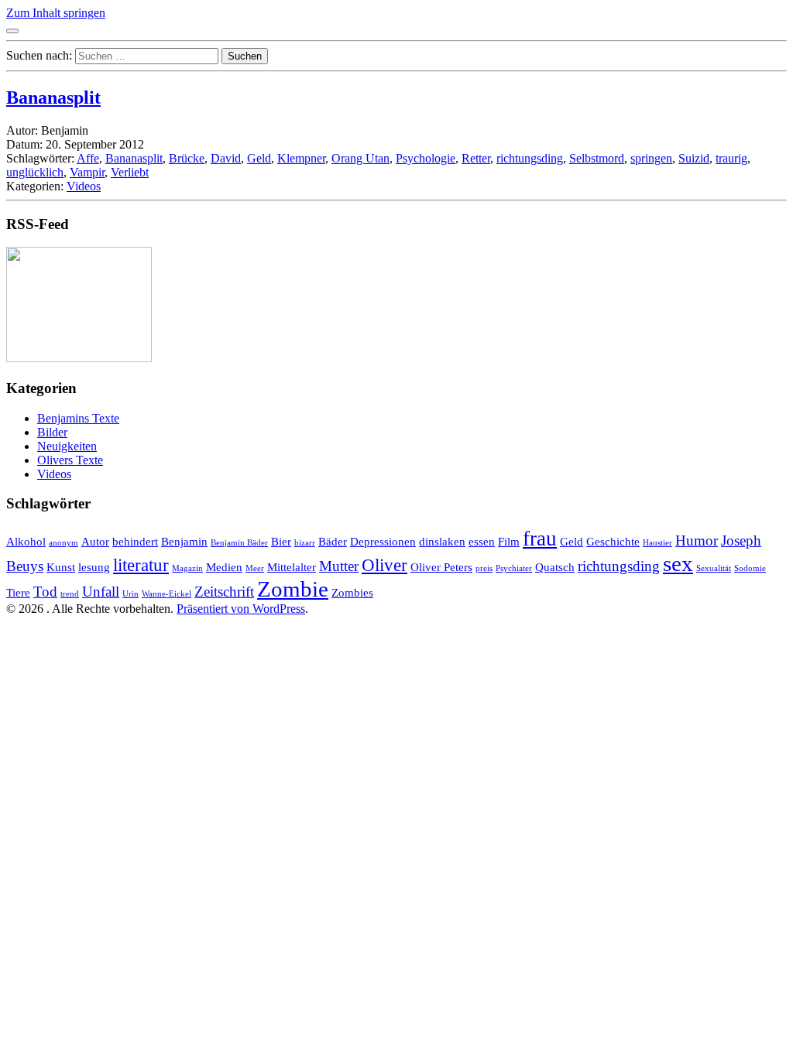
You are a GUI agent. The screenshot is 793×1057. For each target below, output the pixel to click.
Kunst (60, 566)
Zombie (292, 588)
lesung (94, 566)
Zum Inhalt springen (55, 12)
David (226, 158)
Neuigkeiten (67, 446)
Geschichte (613, 541)
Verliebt (130, 172)
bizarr (304, 543)
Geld (259, 158)
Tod (45, 591)
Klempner (301, 158)
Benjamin (184, 541)
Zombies (352, 592)
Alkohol (26, 541)
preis (484, 568)
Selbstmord (596, 158)
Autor (95, 541)
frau (540, 538)
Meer (254, 568)
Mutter (339, 566)
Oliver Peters (441, 566)
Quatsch (555, 566)
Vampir (87, 172)
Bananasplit (53, 97)
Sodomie (750, 568)
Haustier (657, 543)
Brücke (186, 158)
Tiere (18, 592)
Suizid (693, 158)
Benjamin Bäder (239, 543)
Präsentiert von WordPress (241, 608)
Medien (224, 566)
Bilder (52, 432)
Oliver (384, 565)
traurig (731, 158)
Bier (281, 541)
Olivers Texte (70, 460)
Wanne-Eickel (166, 594)
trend (69, 594)
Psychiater (514, 568)
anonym (63, 543)
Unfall (100, 591)
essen (482, 541)
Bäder (332, 541)
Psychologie (425, 158)
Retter (476, 158)
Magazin (187, 568)
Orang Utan (360, 158)
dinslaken (442, 541)
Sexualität (713, 568)
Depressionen (383, 541)
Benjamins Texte (78, 418)
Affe (88, 158)
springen (651, 158)
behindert (135, 541)
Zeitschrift (224, 591)
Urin (130, 594)
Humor (696, 540)
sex (678, 563)
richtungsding (529, 158)
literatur (141, 565)
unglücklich (35, 172)
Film (509, 541)
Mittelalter (291, 566)
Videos (84, 186)
